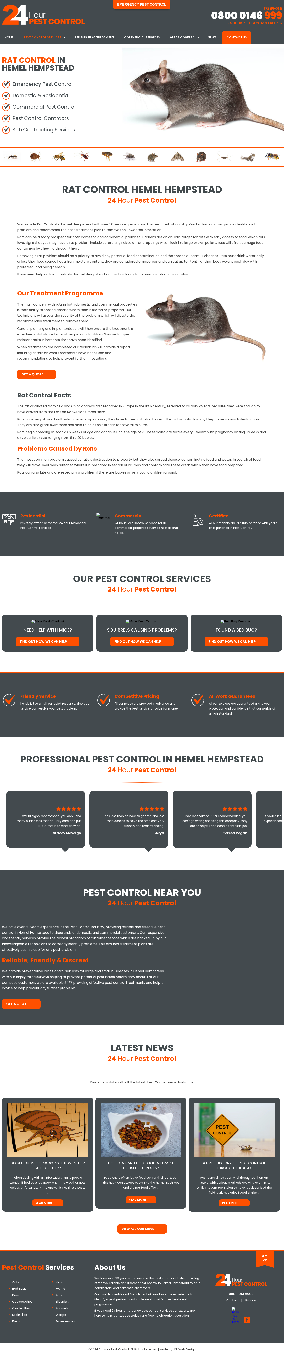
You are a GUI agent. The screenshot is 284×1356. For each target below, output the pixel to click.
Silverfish (62, 1302)
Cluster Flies (21, 1308)
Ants (15, 1282)
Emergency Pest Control (141, 4)
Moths (60, 1289)
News (212, 37)
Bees (16, 1295)
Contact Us (237, 37)
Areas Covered (182, 37)
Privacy (250, 1300)
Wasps (61, 1315)
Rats (59, 1295)
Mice (59, 1282)
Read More (44, 1203)
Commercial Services (142, 37)
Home (9, 37)
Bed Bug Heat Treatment (94, 37)
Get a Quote (32, 374)
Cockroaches (22, 1302)
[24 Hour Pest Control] (43, 24)
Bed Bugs (19, 1289)
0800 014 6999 (241, 1293)
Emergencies (65, 1321)
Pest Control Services (42, 37)
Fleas (16, 1321)
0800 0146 (246, 16)
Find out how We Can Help (43, 641)
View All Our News (138, 1228)
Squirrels (62, 1308)
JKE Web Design (184, 1349)
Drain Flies (19, 1315)
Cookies (232, 1300)
